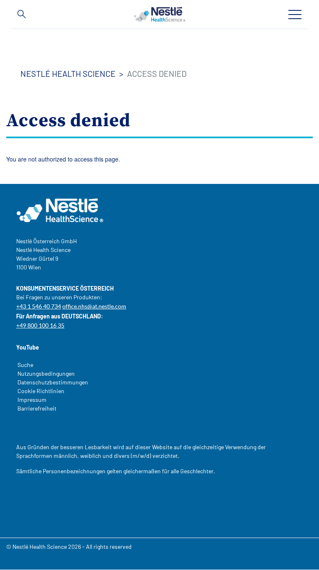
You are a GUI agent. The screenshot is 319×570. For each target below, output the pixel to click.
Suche (25, 364)
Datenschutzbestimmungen (52, 382)
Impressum (32, 399)
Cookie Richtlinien (40, 390)
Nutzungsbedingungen (46, 373)
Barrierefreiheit (36, 408)
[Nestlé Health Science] (159, 14)
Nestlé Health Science (67, 73)
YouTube (27, 347)
